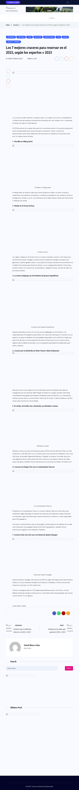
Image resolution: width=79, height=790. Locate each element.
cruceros (16, 25)
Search (69, 668)
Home (8, 25)
